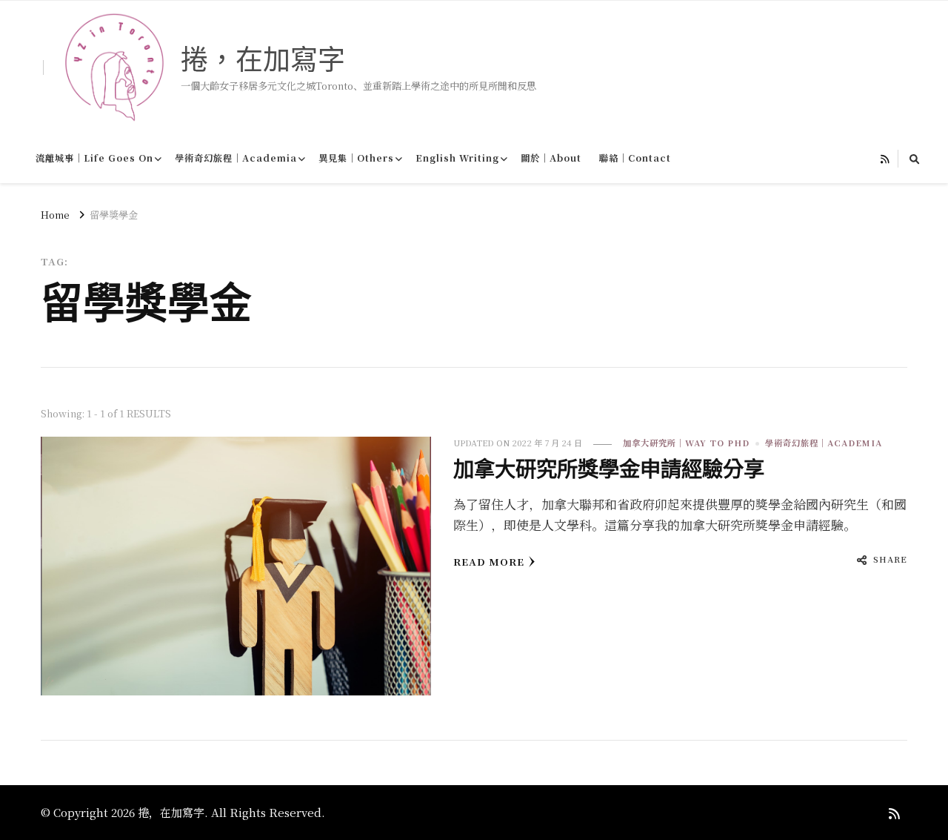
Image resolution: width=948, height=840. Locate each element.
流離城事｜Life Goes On (94, 158)
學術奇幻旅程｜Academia (236, 158)
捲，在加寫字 (263, 59)
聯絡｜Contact (635, 158)
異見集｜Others (356, 158)
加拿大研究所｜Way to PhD (686, 443)
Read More (488, 562)
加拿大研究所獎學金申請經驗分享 (608, 469)
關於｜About (551, 158)
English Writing (457, 158)
